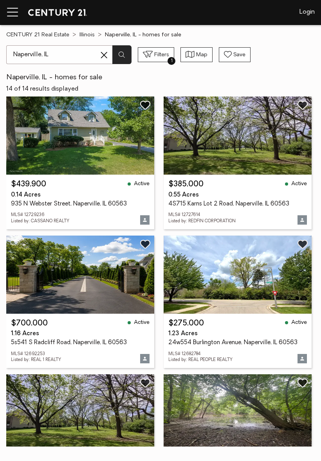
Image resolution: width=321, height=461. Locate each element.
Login (307, 12)
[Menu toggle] (12, 12)
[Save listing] (145, 105)
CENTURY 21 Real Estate (37, 35)
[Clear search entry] (104, 55)
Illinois (87, 35)
